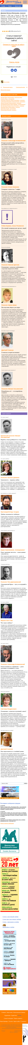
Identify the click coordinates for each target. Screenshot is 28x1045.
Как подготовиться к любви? (7, 730)
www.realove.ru (19, 1027)
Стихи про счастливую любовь (12, 919)
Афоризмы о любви (8, 927)
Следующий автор (20, 87)
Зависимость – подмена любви (10, 480)
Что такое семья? (5, 417)
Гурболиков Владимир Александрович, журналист (13, 101)
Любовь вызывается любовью (10, 514)
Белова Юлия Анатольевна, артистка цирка (11, 97)
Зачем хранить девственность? (8, 530)
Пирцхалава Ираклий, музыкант (8, 110)
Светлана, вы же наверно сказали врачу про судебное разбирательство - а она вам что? (12, 820)
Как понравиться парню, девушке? (8, 493)
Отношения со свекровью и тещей (9, 169)
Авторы (3, 10)
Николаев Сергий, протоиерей (8, 108)
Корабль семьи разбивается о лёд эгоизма (13, 439)
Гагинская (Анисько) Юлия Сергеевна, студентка (13, 100)
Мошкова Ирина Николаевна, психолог (10, 107)
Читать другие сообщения (7, 823)
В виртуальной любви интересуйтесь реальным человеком (12, 143)
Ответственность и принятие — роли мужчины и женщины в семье (12, 667)
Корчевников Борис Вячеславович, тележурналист (13, 104)
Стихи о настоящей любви (10, 916)
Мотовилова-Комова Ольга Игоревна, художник (12, 105)
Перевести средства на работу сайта (13, 45)
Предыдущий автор (8, 87)
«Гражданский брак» (5, 564)
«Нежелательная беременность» (8, 286)
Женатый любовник (5, 691)
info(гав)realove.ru (9, 1030)
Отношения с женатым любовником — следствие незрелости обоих (13, 267)
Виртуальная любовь (6, 119)
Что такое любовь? (5, 458)
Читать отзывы (6, 82)
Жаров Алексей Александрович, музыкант (11, 103)
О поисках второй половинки (10, 352)
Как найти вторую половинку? (8, 330)
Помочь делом (14, 62)
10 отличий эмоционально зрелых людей (13, 228)
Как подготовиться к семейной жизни (12, 751)
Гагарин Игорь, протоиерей (7, 98)
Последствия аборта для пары (10, 307)
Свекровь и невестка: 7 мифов (10, 189)
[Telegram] (15, 70)
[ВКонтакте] (12, 70)
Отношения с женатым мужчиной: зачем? (13, 711)
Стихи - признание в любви (11, 922)
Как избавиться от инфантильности (9, 208)
